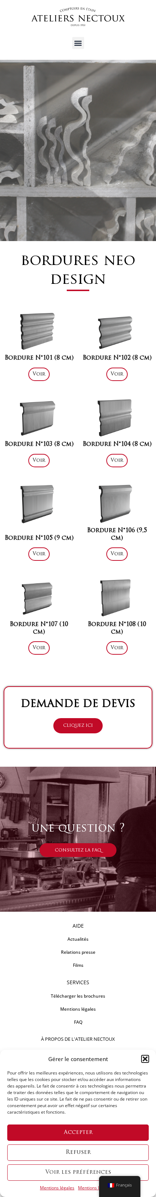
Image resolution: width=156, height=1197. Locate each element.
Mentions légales (57, 1188)
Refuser (78, 1152)
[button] (145, 1059)
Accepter (78, 1132)
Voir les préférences (78, 1172)
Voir (39, 374)
